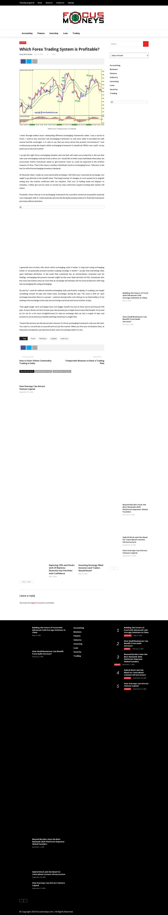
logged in (34, 603)
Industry (114, 77)
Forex (33, 338)
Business (114, 69)
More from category (62, 371)
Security (114, 89)
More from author (43, 371)
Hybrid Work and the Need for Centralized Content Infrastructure (135, 539)
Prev (23, 582)
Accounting (27, 33)
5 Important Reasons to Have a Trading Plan (84, 362)
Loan (65, 33)
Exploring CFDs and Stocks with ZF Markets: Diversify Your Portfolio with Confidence (62, 569)
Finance (41, 33)
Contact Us (60, 3)
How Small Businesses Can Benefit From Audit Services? (135, 319)
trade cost (64, 338)
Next (29, 582)
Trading (76, 33)
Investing (54, 33)
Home (40, 3)
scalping (53, 338)
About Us (49, 3)
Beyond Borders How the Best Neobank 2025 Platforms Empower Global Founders (135, 508)
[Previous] (112, 568)
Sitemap (71, 3)
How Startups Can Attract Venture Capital (32, 387)
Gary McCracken (25, 54)
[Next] (116, 568)
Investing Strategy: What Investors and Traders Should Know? (90, 568)
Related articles (26, 371)
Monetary (42, 338)
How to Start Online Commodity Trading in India (35, 362)
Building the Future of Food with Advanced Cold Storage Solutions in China (135, 295)
